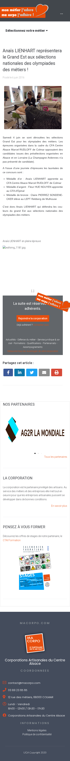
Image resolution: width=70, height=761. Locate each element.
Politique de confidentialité (37, 734)
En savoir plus (59, 505)
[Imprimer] (56, 372)
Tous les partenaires (55, 456)
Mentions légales (36, 730)
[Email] (44, 372)
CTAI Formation (12, 540)
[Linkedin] (19, 372)
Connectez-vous (41, 324)
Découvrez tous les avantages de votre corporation (32, 351)
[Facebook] (8, 372)
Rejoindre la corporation (32, 318)
